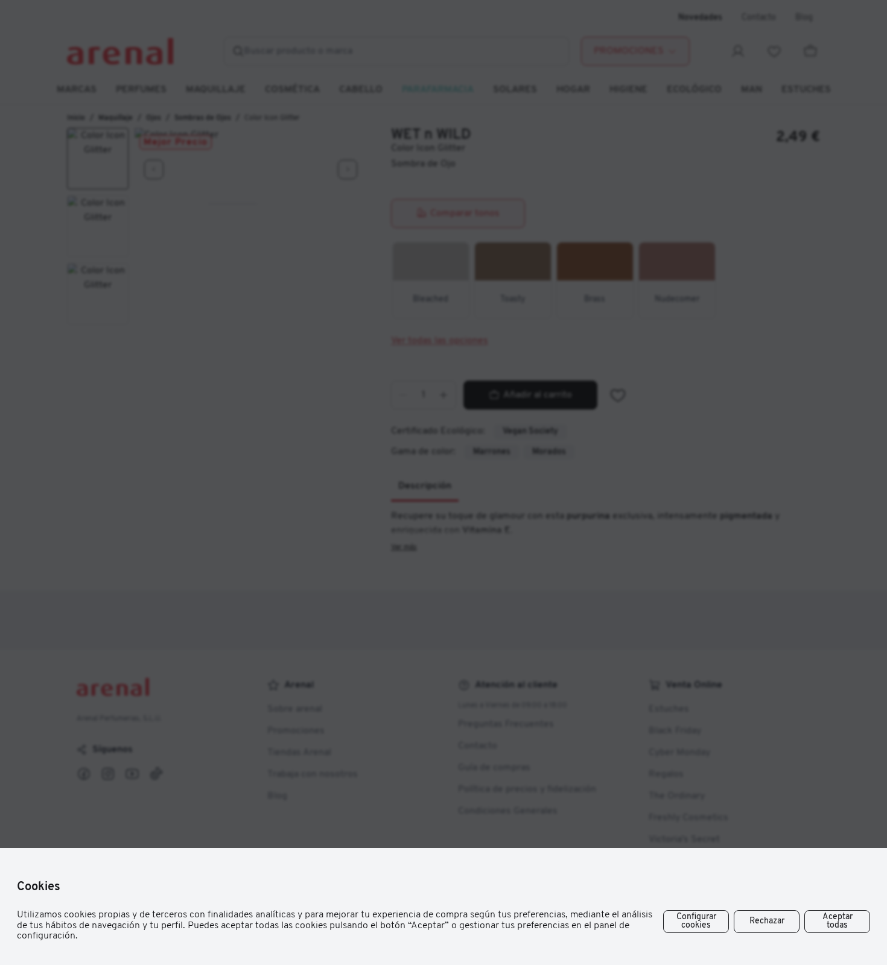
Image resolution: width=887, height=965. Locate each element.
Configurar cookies (696, 921)
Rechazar (766, 921)
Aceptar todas (837, 921)
